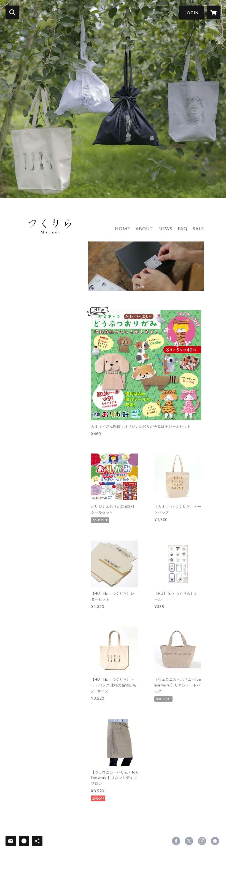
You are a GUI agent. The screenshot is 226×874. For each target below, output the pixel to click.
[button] (191, 13)
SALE (198, 228)
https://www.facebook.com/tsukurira (176, 841)
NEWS (165, 228)
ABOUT (144, 228)
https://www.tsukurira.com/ (215, 841)
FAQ (182, 228)
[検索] (12, 12)
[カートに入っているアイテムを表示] (213, 12)
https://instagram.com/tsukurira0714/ (202, 841)
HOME (122, 228)
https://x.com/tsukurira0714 (189, 841)
